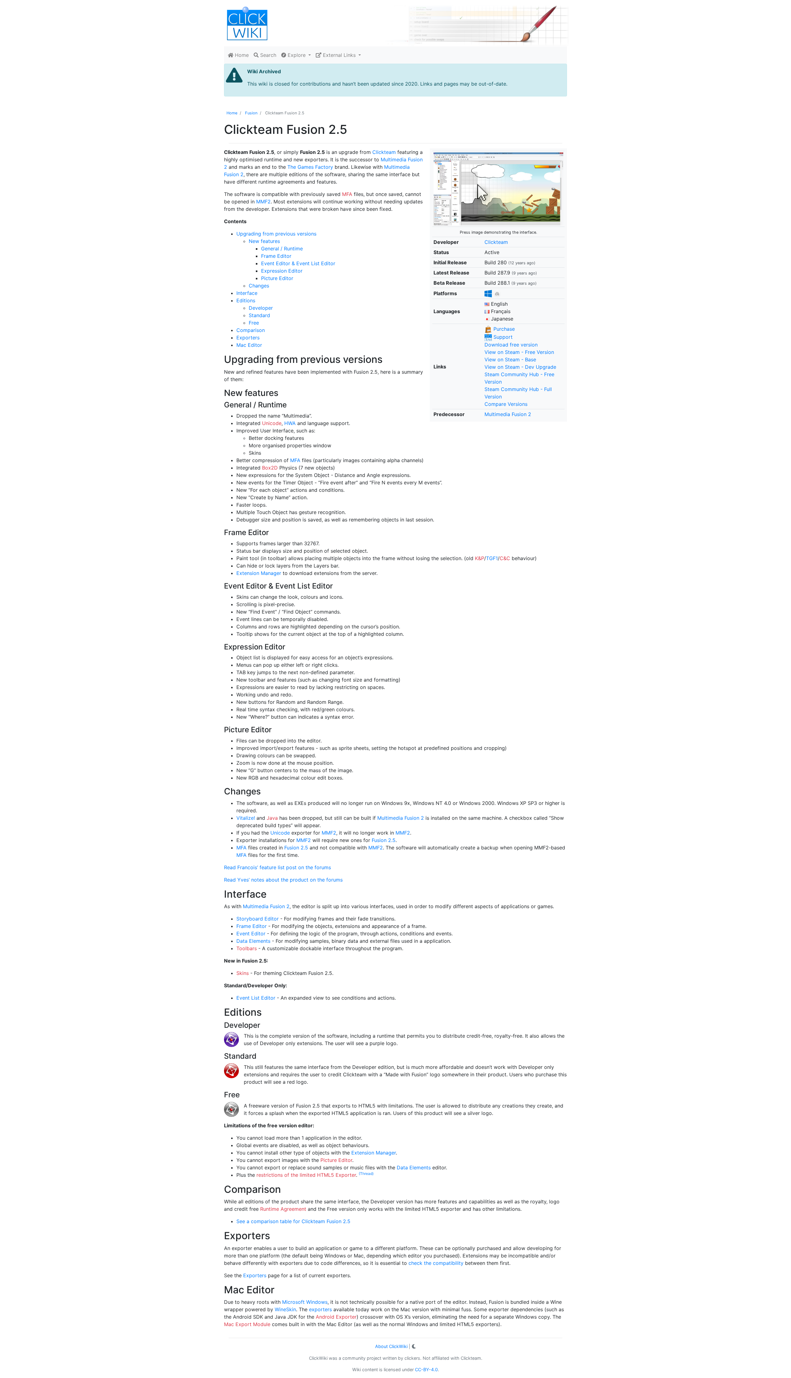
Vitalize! (245, 818)
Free (254, 323)
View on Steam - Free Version (519, 352)
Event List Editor (255, 998)
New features (264, 241)
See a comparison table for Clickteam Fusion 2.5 (293, 1221)
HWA (290, 423)
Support (502, 337)
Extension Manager (258, 573)
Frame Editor (276, 256)
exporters (320, 1309)
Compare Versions (505, 404)
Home (241, 55)
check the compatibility (435, 1263)
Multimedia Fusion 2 (507, 414)
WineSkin (285, 1309)
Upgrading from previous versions (276, 234)
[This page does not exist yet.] (498, 188)
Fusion (251, 113)
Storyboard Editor (257, 919)
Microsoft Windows (305, 1302)
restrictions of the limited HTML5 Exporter (306, 1175)
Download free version (511, 345)
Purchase (503, 329)
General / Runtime (282, 248)
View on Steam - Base (510, 359)
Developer (261, 308)
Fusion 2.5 (384, 840)
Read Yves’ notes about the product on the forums (283, 880)
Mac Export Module (247, 1324)
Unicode (271, 423)
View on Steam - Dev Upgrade (520, 367)
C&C (505, 558)
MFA (347, 194)
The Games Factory (310, 167)
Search (267, 55)
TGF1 (492, 558)
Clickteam (496, 242)
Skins (242, 973)
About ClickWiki (391, 1346)
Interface (246, 293)
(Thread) (366, 1173)
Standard (259, 315)
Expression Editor (281, 271)
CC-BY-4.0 (426, 1369)
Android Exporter (336, 1317)
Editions (245, 300)
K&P (479, 558)
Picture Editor (277, 278)
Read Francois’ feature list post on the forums (277, 867)
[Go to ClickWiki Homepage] (247, 22)
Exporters (248, 337)
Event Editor (250, 933)
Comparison (250, 330)
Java (272, 818)
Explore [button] (296, 55)
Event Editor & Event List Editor (298, 263)
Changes (259, 286)
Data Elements (253, 941)
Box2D (270, 468)
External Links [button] (339, 55)
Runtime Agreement (283, 1209)
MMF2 (263, 201)
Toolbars (246, 948)
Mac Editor (249, 345)
